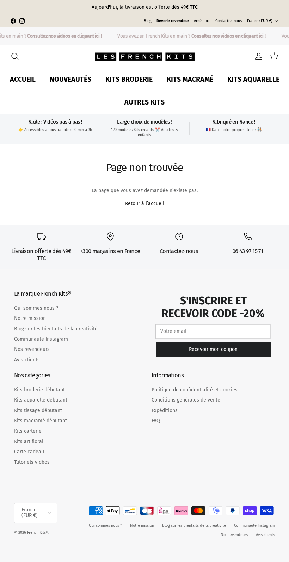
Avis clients (27, 360)
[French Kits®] (144, 56)
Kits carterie (28, 431)
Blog (148, 21)
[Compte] (257, 56)
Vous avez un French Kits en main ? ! (190, 36)
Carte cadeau (29, 452)
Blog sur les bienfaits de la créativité (56, 329)
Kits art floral (28, 441)
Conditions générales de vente (186, 400)
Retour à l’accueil (144, 204)
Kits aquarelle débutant (40, 400)
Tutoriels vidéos (32, 462)
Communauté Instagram (41, 339)
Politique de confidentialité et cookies (195, 390)
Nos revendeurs (32, 349)
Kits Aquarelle (253, 79)
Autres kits (144, 102)
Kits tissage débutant (38, 410)
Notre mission (30, 318)
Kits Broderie (129, 79)
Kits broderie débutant (39, 390)
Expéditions (165, 410)
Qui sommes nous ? (36, 308)
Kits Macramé (190, 79)
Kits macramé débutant (40, 421)
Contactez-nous (228, 21)
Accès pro (202, 21)
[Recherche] (15, 56)
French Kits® (37, 532)
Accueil (23, 79)
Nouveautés (70, 79)
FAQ (156, 421)
